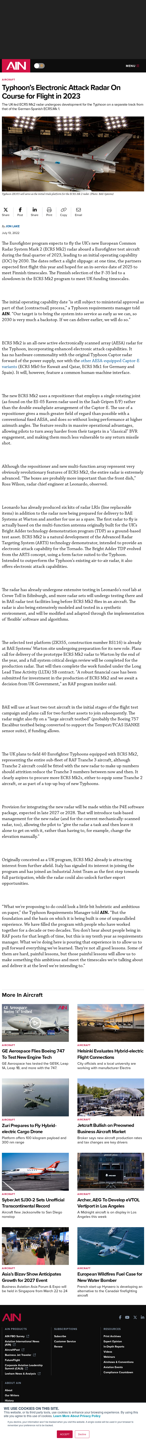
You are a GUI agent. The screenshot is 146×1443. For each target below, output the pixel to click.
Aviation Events (113, 1367)
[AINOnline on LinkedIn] (142, 1317)
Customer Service (65, 1341)
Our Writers (12, 1395)
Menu (131, 66)
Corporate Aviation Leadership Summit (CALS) (24, 1367)
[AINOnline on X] (135, 1317)
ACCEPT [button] (64, 1434)
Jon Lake (13, 226)
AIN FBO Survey (15, 1336)
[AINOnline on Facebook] (120, 1317)
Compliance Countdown (118, 1372)
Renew (58, 1346)
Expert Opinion (113, 1341)
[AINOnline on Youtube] (127, 1317)
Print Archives (112, 1336)
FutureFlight (12, 1360)
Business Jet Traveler (18, 1355)
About (8, 1390)
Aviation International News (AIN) (22, 1343)
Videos (108, 1351)
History (9, 1400)
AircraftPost (12, 1349)
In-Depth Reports (114, 1346)
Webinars (109, 1357)
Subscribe (60, 1336)
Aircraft (8, 79)
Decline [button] (82, 1434)
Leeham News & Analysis (20, 1373)
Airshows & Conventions (119, 1362)
